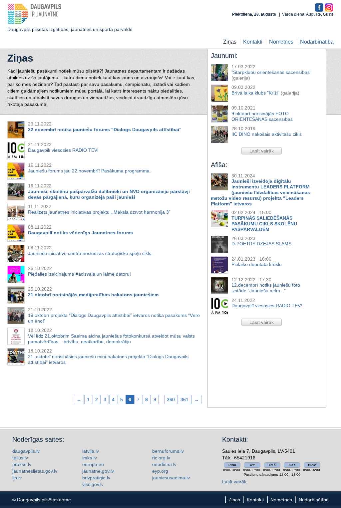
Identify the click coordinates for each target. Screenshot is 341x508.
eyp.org (160, 471)
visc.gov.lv (93, 484)
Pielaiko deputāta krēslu (256, 264)
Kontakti (252, 42)
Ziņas (229, 42)
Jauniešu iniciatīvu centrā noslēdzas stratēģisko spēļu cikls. (90, 253)
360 (171, 399)
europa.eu (93, 464)
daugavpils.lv (26, 451)
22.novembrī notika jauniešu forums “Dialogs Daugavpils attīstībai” (104, 129)
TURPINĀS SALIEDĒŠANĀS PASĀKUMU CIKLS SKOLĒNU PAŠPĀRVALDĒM (264, 223)
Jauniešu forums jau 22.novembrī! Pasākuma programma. (89, 170)
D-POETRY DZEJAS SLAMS (261, 243)
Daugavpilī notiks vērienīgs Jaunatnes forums (80, 232)
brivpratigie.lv (96, 477)
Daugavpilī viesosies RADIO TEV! (266, 305)
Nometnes (281, 42)
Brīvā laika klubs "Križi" (255, 93)
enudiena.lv (164, 464)
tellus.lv (20, 457)
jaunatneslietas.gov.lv (34, 471)
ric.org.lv (161, 457)
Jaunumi (223, 55)
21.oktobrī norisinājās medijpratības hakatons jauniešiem (93, 294)
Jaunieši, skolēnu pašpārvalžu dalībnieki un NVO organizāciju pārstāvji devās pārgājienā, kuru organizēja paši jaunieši (109, 194)
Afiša (218, 164)
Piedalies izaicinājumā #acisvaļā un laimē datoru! (79, 274)
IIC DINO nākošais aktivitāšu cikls (266, 134)
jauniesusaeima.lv (171, 477)
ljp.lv (17, 477)
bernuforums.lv (168, 451)
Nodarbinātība (317, 42)
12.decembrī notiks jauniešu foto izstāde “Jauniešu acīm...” (265, 287)
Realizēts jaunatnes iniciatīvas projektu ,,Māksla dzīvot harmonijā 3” (99, 212)
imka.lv (89, 457)
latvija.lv (90, 451)
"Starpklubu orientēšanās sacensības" (271, 72)
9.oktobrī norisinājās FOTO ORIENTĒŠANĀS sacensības (262, 116)
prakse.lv (21, 464)
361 (184, 399)
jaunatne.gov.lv (98, 471)
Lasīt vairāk (234, 481)
